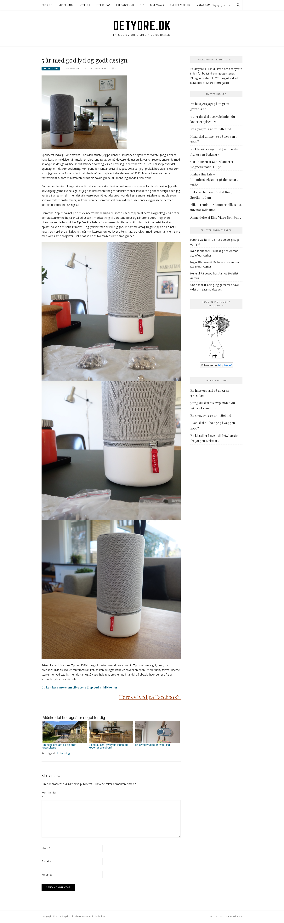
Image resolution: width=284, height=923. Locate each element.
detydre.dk (142, 25)
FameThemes (235, 916)
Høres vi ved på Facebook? (150, 696)
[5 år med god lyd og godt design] (84, 112)
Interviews (103, 4)
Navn (46, 848)
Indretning (65, 4)
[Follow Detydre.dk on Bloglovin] (216, 337)
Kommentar (48, 795)
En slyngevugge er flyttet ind (210, 129)
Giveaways (157, 4)
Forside (47, 4)
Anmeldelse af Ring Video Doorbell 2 (215, 217)
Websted (47, 874)
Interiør (84, 4)
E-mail (47, 861)
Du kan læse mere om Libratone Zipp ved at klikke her (79, 687)
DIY (142, 4)
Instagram (203, 4)
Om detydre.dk (180, 4)
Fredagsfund (125, 4)
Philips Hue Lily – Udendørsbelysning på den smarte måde (214, 179)
